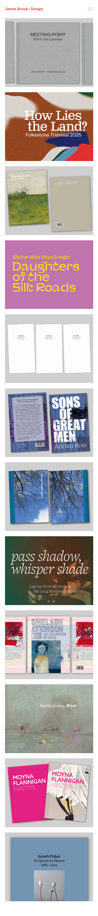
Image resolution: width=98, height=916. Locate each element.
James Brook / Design (24, 9)
